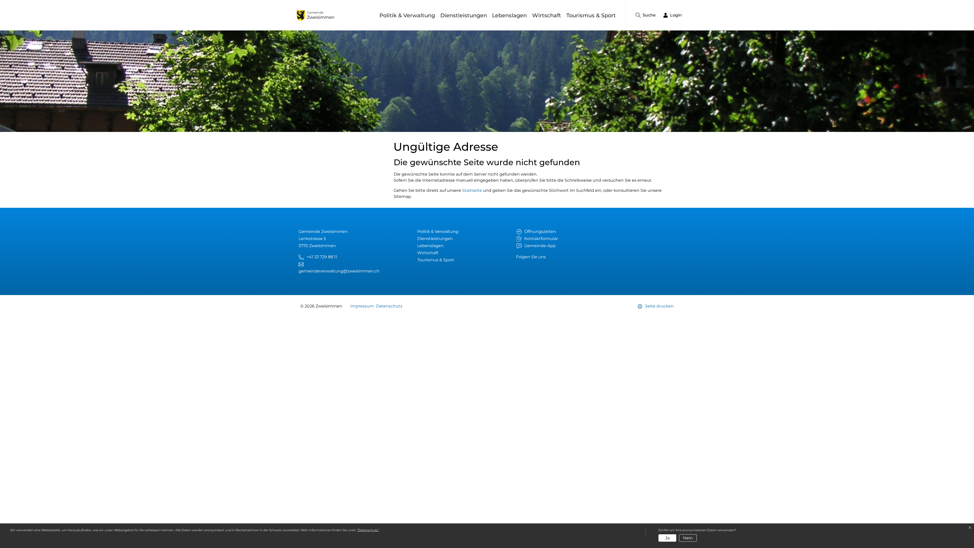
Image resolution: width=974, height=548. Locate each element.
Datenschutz (389, 306)
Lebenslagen (509, 15)
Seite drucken (659, 306)
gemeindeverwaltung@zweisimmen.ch (339, 271)
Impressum (362, 306)
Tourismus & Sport (591, 15)
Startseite (472, 190)
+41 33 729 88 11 (322, 256)
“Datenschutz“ (368, 530)
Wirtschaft (546, 15)
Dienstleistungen (463, 15)
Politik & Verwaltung (407, 15)
